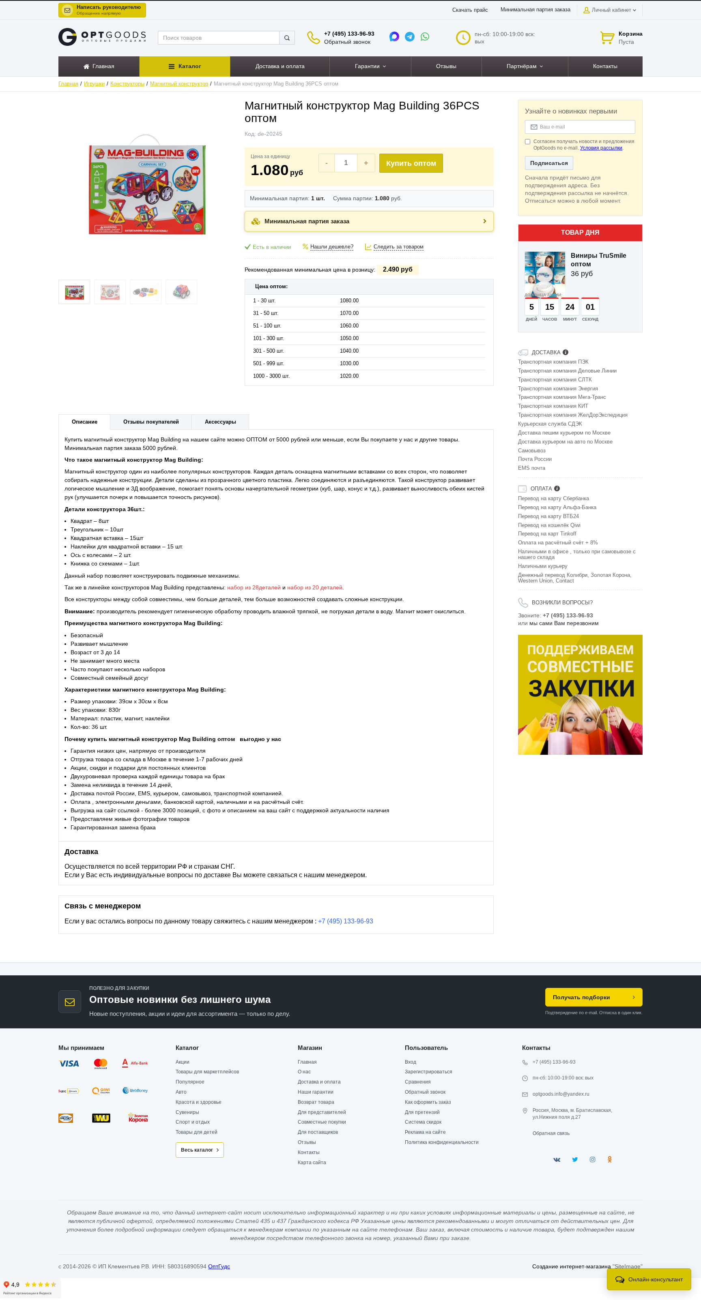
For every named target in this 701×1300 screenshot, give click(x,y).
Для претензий (422, 1112)
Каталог (187, 1047)
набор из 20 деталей (314, 587)
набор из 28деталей (254, 587)
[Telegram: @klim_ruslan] (409, 36)
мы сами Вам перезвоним (564, 623)
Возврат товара (316, 1102)
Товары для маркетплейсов (207, 1072)
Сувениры (187, 1112)
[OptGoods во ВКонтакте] (556, 1159)
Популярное (190, 1082)
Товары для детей (196, 1132)
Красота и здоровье (198, 1102)
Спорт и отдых (193, 1122)
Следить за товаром (399, 247)
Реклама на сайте (425, 1132)
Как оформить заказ (428, 1102)
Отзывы (307, 1142)
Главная (68, 84)
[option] (580, 695)
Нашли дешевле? (331, 247)
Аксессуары (220, 422)
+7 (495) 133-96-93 (349, 33)
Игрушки (94, 84)
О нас (304, 1072)
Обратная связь (551, 1133)
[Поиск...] (287, 38)
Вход (410, 1062)
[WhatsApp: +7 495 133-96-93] (425, 36)
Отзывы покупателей (151, 422)
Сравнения (418, 1082)
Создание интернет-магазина (571, 1266)
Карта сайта (312, 1162)
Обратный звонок (347, 42)
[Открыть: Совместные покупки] (580, 695)
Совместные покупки (322, 1122)
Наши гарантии (315, 1092)
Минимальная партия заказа (535, 10)
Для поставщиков (318, 1132)
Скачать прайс (470, 10)
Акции (182, 1062)
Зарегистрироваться (428, 1072)
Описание (84, 422)
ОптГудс (219, 1266)
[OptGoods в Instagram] (593, 1159)
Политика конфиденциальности (442, 1142)
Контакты (309, 1152)
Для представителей (322, 1112)
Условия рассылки (601, 148)
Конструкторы (127, 84)
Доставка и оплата (319, 1082)
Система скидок (423, 1122)
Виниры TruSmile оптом (598, 260)
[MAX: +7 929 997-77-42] (394, 36)
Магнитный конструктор (179, 84)
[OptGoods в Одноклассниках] (609, 1159)
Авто (181, 1092)
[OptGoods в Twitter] (575, 1159)
